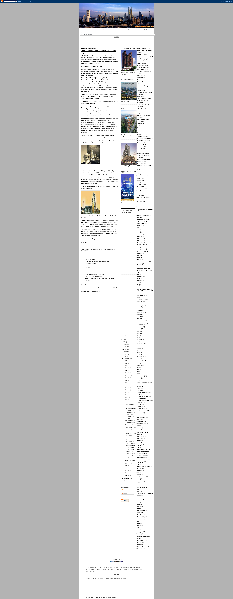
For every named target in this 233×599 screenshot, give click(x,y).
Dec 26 (127, 370)
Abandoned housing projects (144, 215)
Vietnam (139, 544)
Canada (139, 255)
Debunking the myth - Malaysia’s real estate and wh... (130, 410)
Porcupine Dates (141, 193)
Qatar (138, 472)
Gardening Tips (141, 306)
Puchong (139, 468)
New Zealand (140, 419)
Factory (139, 293)
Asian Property (140, 223)
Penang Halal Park (141, 432)
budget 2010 (140, 234)
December (127, 358)
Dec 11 (127, 397)
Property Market (141, 451)
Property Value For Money (143, 466)
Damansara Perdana (142, 268)
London (138, 388)
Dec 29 (127, 363)
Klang (138, 371)
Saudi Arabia (140, 497)
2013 (124, 342)
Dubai (138, 274)
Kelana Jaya (140, 365)
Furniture (139, 303)
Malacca (139, 390)
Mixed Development (142, 410)
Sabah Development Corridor (144, 493)
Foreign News (140, 301)
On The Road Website (142, 149)
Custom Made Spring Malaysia (145, 86)
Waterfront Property (142, 546)
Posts (124, 490)
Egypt (138, 282)
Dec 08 (127, 402)
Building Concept (141, 244)
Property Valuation (141, 464)
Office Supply (140, 130)
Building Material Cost (142, 247)
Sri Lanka (139, 523)
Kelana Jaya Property (142, 65)
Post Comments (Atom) (94, 291)
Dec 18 (127, 382)
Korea (138, 373)
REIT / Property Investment (144, 481)
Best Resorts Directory (143, 100)
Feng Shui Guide (141, 295)
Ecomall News (140, 178)
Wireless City (140, 549)
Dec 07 (127, 463)
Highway (139, 318)
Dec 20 (127, 377)
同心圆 (138, 170)
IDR (138, 335)
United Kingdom (141, 540)
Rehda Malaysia (141, 77)
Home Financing (141, 320)
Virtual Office (140, 191)
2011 (124, 346)
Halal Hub (139, 316)
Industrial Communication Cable (145, 56)
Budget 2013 (140, 240)
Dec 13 (127, 392)
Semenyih (139, 502)
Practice (139, 440)
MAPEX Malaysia (141, 63)
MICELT (139, 182)
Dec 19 (127, 380)
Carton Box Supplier (142, 54)
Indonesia (139, 339)
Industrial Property (141, 341)
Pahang (139, 425)
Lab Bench (139, 132)
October (126, 481)
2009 (124, 351)
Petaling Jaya (140, 436)
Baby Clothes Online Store (144, 88)
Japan (138, 354)
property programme (142, 455)
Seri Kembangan (141, 510)
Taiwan (138, 527)
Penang (139, 430)
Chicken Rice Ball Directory (144, 159)
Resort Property (141, 487)
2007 (124, 356)
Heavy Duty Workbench (143, 113)
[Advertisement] (116, 42)
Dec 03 (127, 473)
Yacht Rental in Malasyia (143, 140)
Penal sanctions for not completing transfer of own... (130, 447)
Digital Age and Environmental (144, 270)
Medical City (140, 404)
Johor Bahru (140, 356)
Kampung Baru (140, 361)
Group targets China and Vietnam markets (130, 429)
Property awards (141, 447)
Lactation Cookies (141, 161)
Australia (139, 225)
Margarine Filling (141, 123)
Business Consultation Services (145, 188)
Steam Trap (140, 128)
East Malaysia (140, 276)
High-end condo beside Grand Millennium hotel (98, 52)
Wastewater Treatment (142, 69)
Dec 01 (127, 475)
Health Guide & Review (143, 151)
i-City (138, 333)
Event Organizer (141, 75)
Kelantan (139, 367)
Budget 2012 (140, 238)
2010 (124, 349)
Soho (138, 521)
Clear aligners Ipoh (141, 163)
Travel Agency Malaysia (143, 136)
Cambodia (139, 253)
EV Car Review (141, 195)
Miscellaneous (140, 408)
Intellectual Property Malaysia (144, 59)
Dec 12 (127, 394)
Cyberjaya (139, 264)
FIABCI (138, 297)
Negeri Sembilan (141, 417)
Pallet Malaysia (141, 201)
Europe (138, 287)
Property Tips (140, 462)
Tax (137, 529)
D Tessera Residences (127, 212)
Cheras (138, 257)
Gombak (139, 310)
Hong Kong (139, 327)
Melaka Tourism (141, 121)
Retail (138, 489)
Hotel (86, 249)
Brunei (138, 232)
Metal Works (140, 117)
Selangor (139, 500)
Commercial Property (142, 261)
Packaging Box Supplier (143, 153)
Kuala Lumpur (93, 249)
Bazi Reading (140, 125)
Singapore (139, 519)
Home (99, 288)
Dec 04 (127, 470)
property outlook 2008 (142, 453)
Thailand (139, 534)
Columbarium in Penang (143, 167)
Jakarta (138, 352)
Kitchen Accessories (142, 111)
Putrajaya (139, 470)
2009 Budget (140, 213)
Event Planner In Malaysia (143, 119)
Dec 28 (127, 365)
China (138, 259)
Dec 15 (127, 387)
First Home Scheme (142, 299)
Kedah (138, 363)
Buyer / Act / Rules (142, 251)
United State (140, 542)
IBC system (140, 102)
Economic (139, 280)
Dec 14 (127, 390)
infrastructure (140, 344)
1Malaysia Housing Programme (145, 209)
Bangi (138, 227)
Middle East (140, 406)
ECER (138, 278)
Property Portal (140, 442)
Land (138, 380)
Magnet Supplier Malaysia (143, 67)
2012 (124, 344)
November (127, 478)
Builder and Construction (143, 242)
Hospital (139, 329)
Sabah (138, 491)
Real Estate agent (141, 476)
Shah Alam (139, 515)
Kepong (139, 369)
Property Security (141, 457)
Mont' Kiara (139, 413)
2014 (124, 339)
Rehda (138, 479)
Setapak (139, 512)
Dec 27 (127, 368)
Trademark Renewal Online (144, 176)
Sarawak (139, 495)
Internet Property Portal (143, 346)
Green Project (140, 312)
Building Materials (141, 249)
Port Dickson (140, 438)
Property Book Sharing (142, 449)
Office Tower (140, 421)
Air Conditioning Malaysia (143, 108)
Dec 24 (127, 373)
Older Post (115, 288)
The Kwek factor (129, 425)
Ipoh (138, 350)
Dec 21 (127, 375)
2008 (124, 354)
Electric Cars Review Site (143, 142)
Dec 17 (127, 385)
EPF (138, 285)
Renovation (139, 485)
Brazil (138, 229)
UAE (138, 538)
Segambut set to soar (131, 460)
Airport (138, 217)
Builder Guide (140, 186)
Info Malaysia (140, 180)
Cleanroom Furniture (142, 134)
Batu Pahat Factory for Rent (144, 165)
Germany (139, 308)
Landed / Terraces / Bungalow (144, 382)
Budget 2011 (140, 236)
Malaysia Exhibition (142, 90)
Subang (139, 525)
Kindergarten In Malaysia (143, 115)
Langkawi (139, 386)
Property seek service (142, 459)
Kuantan (139, 378)
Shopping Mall (140, 517)
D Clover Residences (126, 210)
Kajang (138, 358)
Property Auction (141, 445)
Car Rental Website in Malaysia (145, 138)
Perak (138, 434)
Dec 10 (127, 399)
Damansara (140, 266)
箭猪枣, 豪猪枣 (140, 96)
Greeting (139, 314)
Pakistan (139, 428)
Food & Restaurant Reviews (144, 98)
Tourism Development (142, 536)
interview (139, 348)
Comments (126, 493)
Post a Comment (85, 285)
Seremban (139, 508)
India (138, 337)
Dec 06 (127, 465)
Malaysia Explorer (141, 184)
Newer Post (84, 288)
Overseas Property (141, 423)
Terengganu (140, 532)
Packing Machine (141, 61)
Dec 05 (127, 468)
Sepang (139, 506)
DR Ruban (139, 80)
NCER (138, 415)
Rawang (139, 474)
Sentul (138, 504)
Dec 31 (127, 360)
